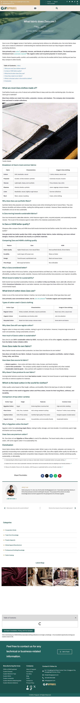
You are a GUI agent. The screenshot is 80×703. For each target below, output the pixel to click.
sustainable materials (20, 54)
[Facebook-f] (67, 1)
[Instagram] (77, 4)
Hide (18, 65)
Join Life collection (40, 298)
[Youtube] (72, 1)
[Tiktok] (75, 1)
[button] (35, 8)
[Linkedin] (77, 1)
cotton (17, 51)
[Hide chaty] (76, 699)
